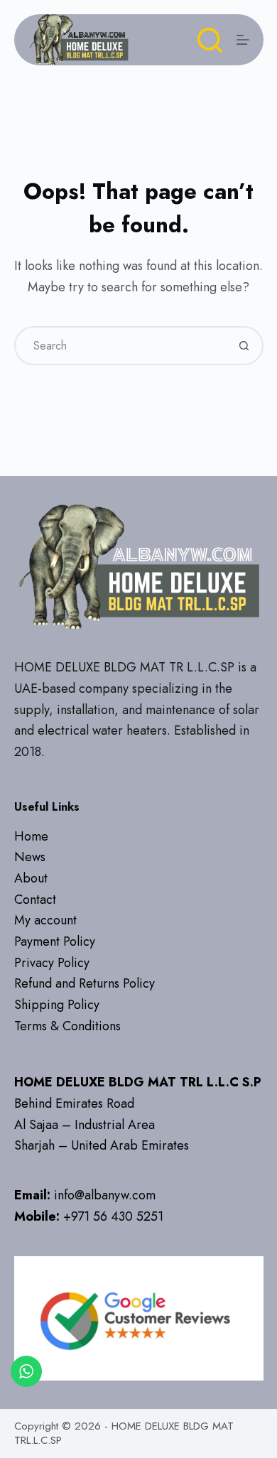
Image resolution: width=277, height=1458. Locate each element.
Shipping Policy (56, 1004)
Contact (35, 899)
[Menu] (243, 39)
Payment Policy (54, 941)
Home (31, 836)
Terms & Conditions (67, 1026)
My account (45, 920)
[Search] (209, 40)
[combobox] (121, 345)
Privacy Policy (51, 963)
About (31, 878)
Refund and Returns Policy (84, 983)
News (29, 857)
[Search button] (244, 346)
